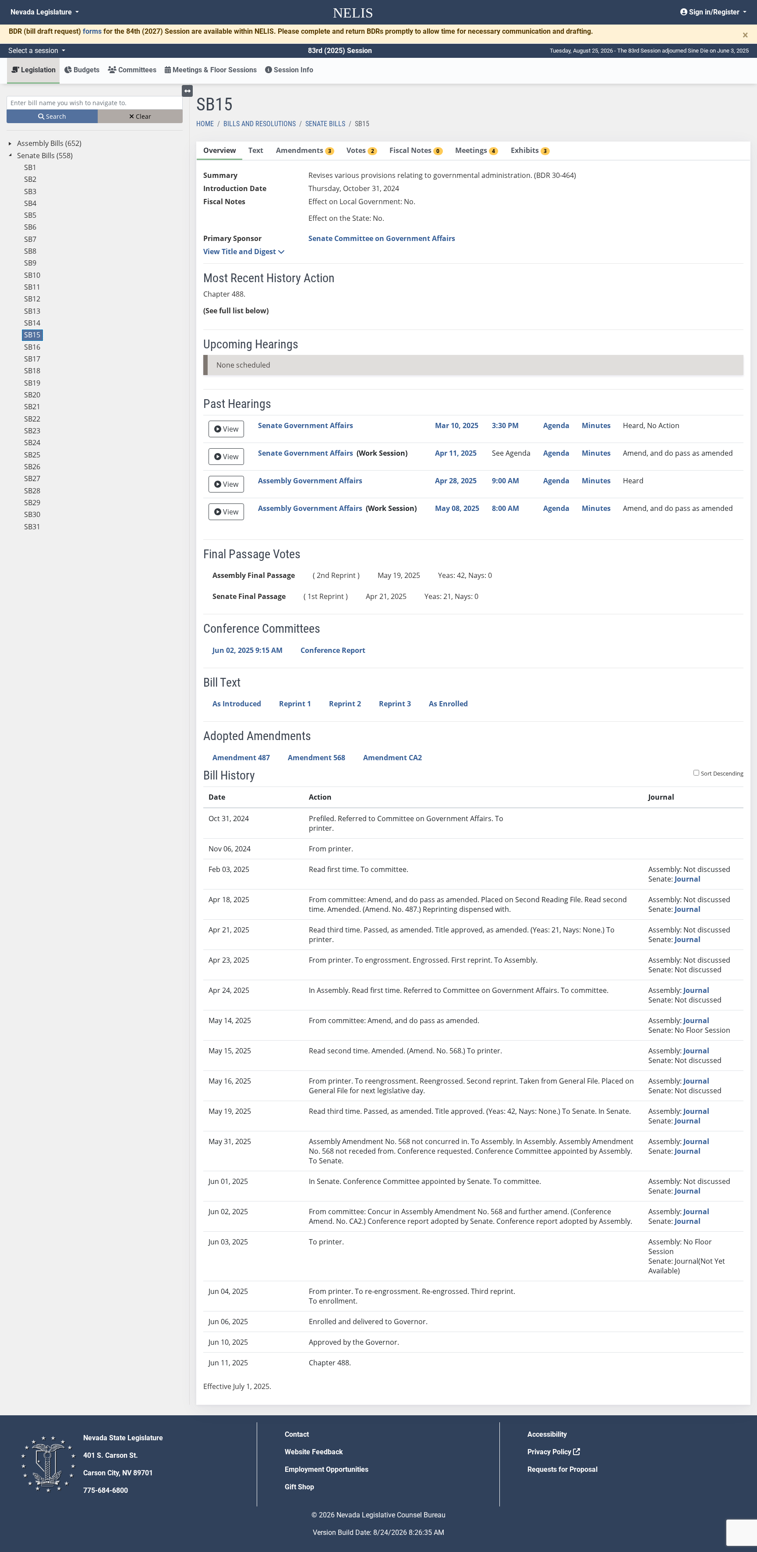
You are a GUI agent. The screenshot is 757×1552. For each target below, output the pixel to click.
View (229, 429)
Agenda (556, 425)
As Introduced (236, 704)
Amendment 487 (241, 757)
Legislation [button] (37, 70)
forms (92, 31)
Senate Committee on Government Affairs (381, 238)
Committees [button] (136, 70)
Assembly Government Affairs (310, 480)
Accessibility (547, 1434)
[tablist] (473, 773)
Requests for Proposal (562, 1469)
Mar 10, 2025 (456, 425)
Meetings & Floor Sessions (214, 70)
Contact (297, 1434)
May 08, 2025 (457, 508)
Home (205, 124)
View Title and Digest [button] (240, 251)
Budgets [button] (85, 70)
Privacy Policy (550, 1452)
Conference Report (333, 650)
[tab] (219, 151)
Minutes (596, 425)
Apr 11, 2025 (456, 453)
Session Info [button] (292, 70)
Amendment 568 (316, 757)
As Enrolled (448, 704)
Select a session (34, 50)
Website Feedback (314, 1452)
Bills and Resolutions (259, 124)
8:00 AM (505, 508)
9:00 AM (505, 480)
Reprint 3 (395, 704)
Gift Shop (299, 1487)
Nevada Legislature (42, 12)
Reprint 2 (345, 704)
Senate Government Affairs (305, 425)
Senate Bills (325, 124)
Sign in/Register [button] (714, 12)
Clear (142, 116)
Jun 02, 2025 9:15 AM (247, 650)
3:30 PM (505, 425)
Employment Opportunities (326, 1469)
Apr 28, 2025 (456, 480)
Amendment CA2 (392, 757)
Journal (687, 879)
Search (55, 116)
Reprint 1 (295, 704)
